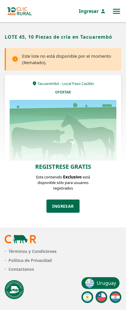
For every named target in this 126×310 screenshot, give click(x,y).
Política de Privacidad (30, 260)
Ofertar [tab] (63, 92)
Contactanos (21, 269)
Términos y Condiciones (32, 251)
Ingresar (89, 11)
